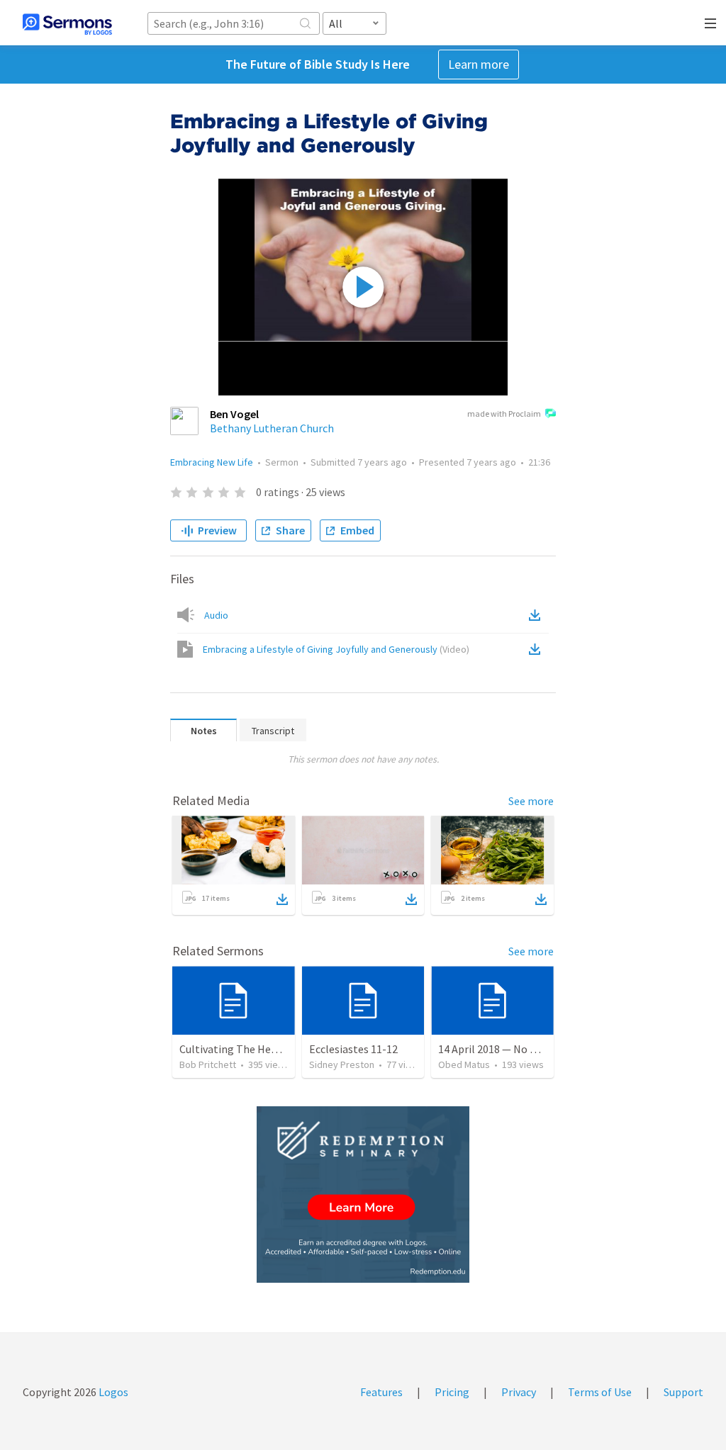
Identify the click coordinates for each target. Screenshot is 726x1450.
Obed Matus (464, 1064)
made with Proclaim (504, 413)
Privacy (518, 1392)
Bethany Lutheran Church (272, 428)
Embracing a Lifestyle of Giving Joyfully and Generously (336, 649)
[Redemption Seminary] (363, 1194)
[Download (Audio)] (537, 615)
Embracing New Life (211, 462)
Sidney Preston (341, 1064)
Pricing (452, 1392)
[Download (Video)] (537, 649)
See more (531, 801)
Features (381, 1392)
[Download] (282, 899)
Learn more (478, 64)
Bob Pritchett (207, 1064)
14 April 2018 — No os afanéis (508, 1049)
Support (683, 1392)
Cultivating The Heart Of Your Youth (265, 1049)
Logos (112, 1392)
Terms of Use (600, 1392)
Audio (216, 615)
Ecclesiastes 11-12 (353, 1049)
